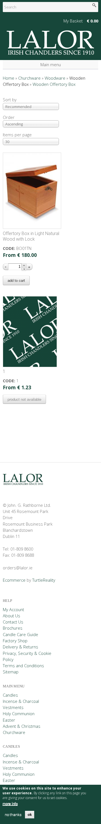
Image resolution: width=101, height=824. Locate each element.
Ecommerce (14, 580)
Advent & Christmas (21, 726)
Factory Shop (15, 640)
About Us (11, 615)
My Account (13, 609)
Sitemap (11, 672)
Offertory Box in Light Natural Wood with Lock (31, 236)
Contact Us (13, 622)
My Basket (73, 21)
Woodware (55, 78)
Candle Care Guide (20, 634)
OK (29, 815)
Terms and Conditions (23, 665)
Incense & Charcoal (21, 701)
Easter (9, 720)
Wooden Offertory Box (54, 84)
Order (9, 117)
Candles (10, 695)
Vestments (13, 707)
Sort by (10, 99)
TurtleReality (43, 580)
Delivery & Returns (20, 647)
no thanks (13, 815)
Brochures (12, 628)
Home (8, 78)
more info (10, 803)
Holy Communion (19, 713)
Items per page (17, 134)
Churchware (29, 78)
